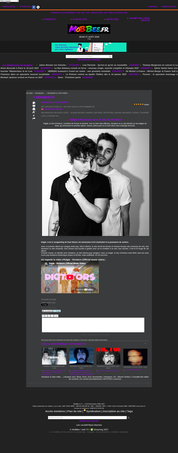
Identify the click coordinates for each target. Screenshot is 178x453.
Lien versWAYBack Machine (89, 431)
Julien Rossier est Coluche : (53, 71)
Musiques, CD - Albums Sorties (117, 383)
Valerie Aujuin (48, 306)
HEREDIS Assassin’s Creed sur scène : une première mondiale (79, 77)
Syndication (93, 417)
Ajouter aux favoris (53, 115)
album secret (78, 119)
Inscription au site (114, 417)
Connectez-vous (168, 6)
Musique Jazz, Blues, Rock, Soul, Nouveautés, (83, 383)
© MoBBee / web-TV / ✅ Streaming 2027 (89, 436)
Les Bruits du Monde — (133, 376)
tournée (144, 119)
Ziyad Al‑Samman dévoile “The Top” (108, 378)
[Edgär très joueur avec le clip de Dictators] (95, 134)
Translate (12, 2)
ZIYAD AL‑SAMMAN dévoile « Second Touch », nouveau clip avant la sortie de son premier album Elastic (81, 378)
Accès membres (55, 417)
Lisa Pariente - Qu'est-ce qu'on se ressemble (105, 71)
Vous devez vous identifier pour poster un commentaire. (95, 340)
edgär (118, 119)
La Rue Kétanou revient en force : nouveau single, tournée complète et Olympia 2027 (96, 74)
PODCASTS (50, 19)
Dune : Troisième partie (69, 83)
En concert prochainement (91, 385)
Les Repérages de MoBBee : (18, 71)
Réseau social (9, 6)
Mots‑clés (112, 19)
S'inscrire (152, 6)
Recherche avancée (89, 66)
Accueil (29, 99)
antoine (98, 119)
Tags (130, 417)
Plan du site (79, 19)
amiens (89, 119)
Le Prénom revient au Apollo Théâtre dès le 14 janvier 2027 (96, 80)
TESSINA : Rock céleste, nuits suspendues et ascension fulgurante (54, 378)
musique (126, 119)
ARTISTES (107, 385)
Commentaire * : (46, 319)
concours (117, 385)
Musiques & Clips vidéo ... (58, 99)
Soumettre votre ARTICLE (139, 19)
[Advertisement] (89, 91)
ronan (135, 119)
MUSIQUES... (40, 99)
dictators (108, 119)
